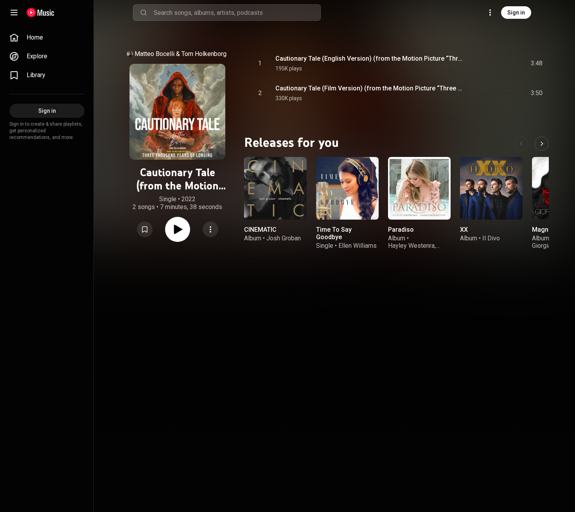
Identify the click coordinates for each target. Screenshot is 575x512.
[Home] (40, 12)
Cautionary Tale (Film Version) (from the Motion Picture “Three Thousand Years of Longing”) (370, 88)
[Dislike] (492, 63)
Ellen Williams (357, 245)
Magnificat (547, 229)
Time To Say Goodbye (334, 233)
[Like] (478, 63)
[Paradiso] (419, 188)
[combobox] (237, 12)
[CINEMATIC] (275, 188)
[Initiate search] (143, 12)
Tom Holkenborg (203, 54)
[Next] (541, 143)
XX (464, 229)
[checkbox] (537, 63)
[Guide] (14, 12)
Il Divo (491, 238)
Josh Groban (283, 238)
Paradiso (401, 229)
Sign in (516, 12)
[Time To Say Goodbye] (347, 188)
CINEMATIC (260, 229)
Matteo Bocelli (154, 54)
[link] (47, 37)
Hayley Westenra (411, 245)
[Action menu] (210, 229)
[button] (145, 229)
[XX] (491, 188)
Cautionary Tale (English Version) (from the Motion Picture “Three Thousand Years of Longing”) (370, 58)
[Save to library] (144, 229)
